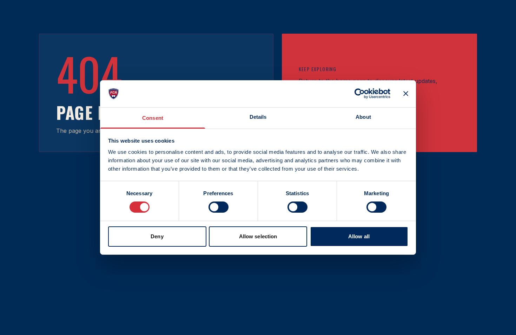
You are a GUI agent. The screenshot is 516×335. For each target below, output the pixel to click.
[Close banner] (405, 93)
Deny (157, 236)
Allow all (359, 236)
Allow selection (258, 236)
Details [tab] (258, 117)
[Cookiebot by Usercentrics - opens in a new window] (359, 93)
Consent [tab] (152, 118)
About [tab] (363, 117)
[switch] (219, 207)
